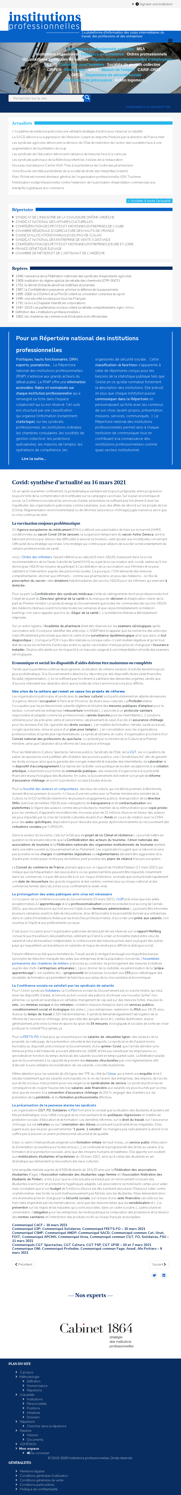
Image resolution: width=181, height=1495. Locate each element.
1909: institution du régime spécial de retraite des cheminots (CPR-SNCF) (68, 280)
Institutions (34, 1399)
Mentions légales (32, 1471)
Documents (34, 1439)
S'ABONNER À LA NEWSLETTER (148, 107)
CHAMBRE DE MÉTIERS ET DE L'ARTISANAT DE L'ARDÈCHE (60, 253)
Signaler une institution (156, 4)
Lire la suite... (33, 458)
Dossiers (33, 1417)
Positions (33, 1408)
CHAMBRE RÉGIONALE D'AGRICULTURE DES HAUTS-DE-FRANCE (65, 231)
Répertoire (34, 1390)
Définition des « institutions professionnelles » (48, 312)
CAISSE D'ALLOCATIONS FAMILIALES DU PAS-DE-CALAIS (58, 235)
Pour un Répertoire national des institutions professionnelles (77, 344)
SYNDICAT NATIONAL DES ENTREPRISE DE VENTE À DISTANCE (63, 240)
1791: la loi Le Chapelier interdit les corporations (50, 303)
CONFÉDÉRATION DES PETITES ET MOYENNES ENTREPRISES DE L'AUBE (70, 226)
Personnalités (36, 1404)
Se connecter (39, 1453)
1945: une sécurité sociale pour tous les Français (51, 298)
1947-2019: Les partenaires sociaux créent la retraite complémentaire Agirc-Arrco (75, 307)
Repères (25, 1430)
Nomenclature (36, 1386)
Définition (33, 1381)
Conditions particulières (36, 1484)
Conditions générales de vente (41, 1480)
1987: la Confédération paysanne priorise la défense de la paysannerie (67, 289)
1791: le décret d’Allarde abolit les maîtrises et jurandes (55, 285)
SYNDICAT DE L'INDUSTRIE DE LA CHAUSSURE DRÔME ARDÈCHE (65, 217)
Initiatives (33, 1412)
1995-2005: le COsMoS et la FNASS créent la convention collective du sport (70, 294)
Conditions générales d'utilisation (43, 1476)
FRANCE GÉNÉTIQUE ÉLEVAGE (39, 248)
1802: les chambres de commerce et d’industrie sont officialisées (61, 316)
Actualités (26, 1395)
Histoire (32, 1435)
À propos (26, 1372)
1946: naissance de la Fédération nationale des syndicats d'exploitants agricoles (74, 276)
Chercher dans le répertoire (46, 1426)
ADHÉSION (27, 1444)
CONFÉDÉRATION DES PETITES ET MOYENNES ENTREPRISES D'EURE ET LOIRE (75, 244)
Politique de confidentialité (38, 1489)
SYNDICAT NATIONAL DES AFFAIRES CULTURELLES (54, 222)
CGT (133, 752)
